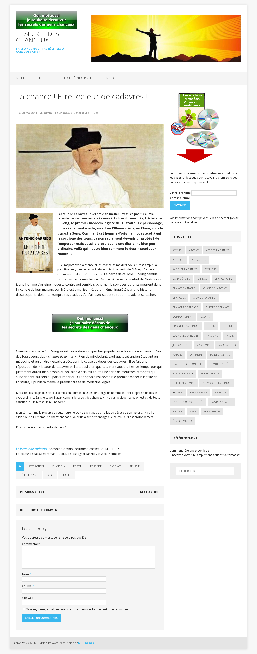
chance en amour (184, 288)
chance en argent (215, 288)
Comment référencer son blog (189, 450)
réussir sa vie (29, 475)
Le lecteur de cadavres (31, 449)
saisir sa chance (221, 402)
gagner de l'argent (185, 335)
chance (202, 278)
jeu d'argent (181, 345)
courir (205, 316)
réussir (135, 466)
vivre (193, 411)
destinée (96, 466)
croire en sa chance (186, 326)
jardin (230, 335)
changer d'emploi (204, 297)
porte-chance (210, 373)
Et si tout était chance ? (76, 78)
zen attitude (212, 411)
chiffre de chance (217, 307)
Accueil (21, 78)
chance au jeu (224, 278)
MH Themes (86, 643)
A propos (112, 78)
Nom (26, 574)
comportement (183, 316)
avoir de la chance (185, 269)
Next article (150, 492)
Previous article (33, 492)
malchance (204, 345)
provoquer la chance (216, 383)
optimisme (196, 354)
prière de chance (184, 383)
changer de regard (185, 307)
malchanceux (227, 345)
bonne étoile (181, 278)
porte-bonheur (183, 373)
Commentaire (31, 544)
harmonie (212, 335)
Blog (43, 78)
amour (177, 250)
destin (77, 466)
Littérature (81, 113)
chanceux (65, 113)
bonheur (210, 269)
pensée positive (220, 354)
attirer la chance (217, 250)
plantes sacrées (220, 364)
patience (115, 466)
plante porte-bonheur (187, 364)
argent (194, 250)
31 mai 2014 (29, 113)
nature (177, 354)
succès (66, 475)
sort (50, 475)
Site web (27, 598)
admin (47, 113)
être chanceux (182, 421)
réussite (220, 392)
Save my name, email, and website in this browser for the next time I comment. (78, 609)
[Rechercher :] (205, 471)
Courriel (27, 586)
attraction (36, 466)
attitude (178, 260)
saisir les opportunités (188, 402)
